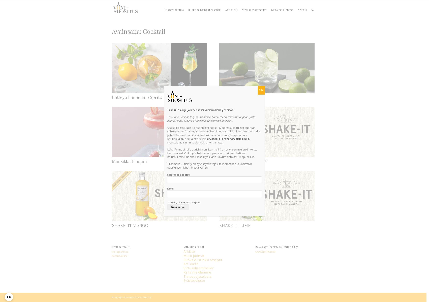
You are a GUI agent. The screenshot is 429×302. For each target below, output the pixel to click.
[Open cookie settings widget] (9, 297)
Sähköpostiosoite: (178, 174)
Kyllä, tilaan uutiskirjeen (185, 202)
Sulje (261, 90)
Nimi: (170, 188)
